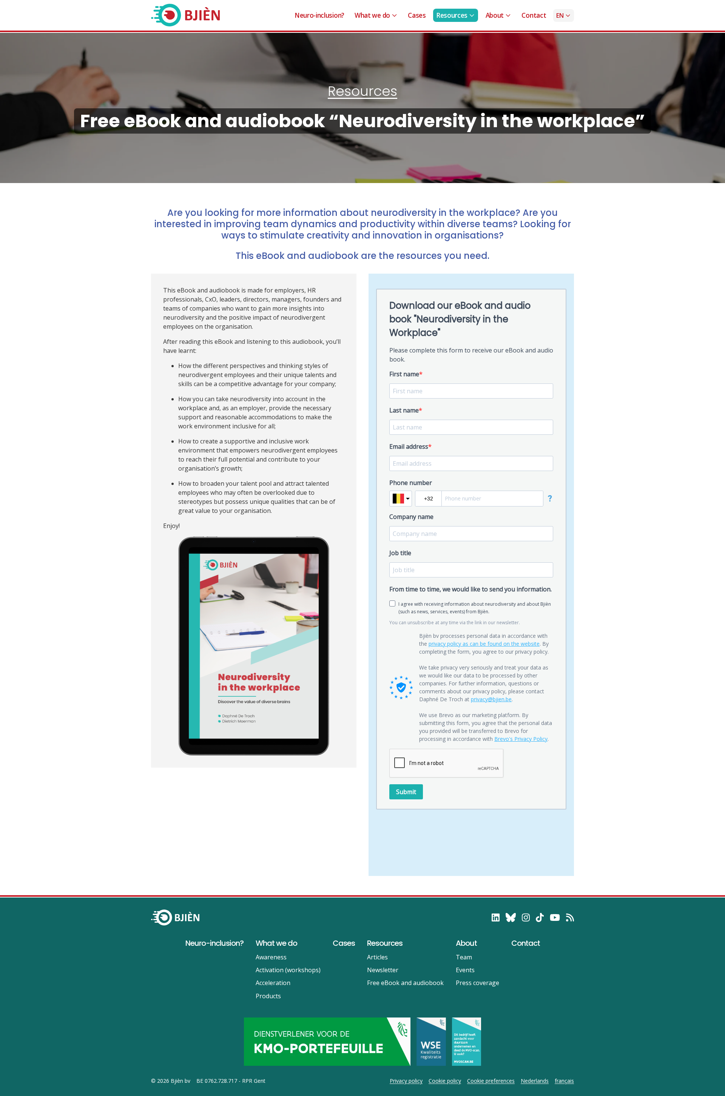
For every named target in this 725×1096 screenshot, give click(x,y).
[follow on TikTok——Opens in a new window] (540, 917)
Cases (417, 15)
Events (465, 970)
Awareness (271, 957)
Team (464, 957)
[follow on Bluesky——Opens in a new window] (511, 917)
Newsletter (382, 970)
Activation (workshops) (288, 970)
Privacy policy (406, 1081)
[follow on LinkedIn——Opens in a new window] (496, 917)
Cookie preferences (491, 1081)
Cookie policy (445, 1081)
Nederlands (535, 1081)
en (559, 15)
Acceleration (273, 983)
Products (268, 996)
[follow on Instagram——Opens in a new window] (526, 917)
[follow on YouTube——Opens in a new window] (555, 917)
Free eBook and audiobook (405, 983)
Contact (533, 15)
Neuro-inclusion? (319, 15)
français (564, 1081)
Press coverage (477, 983)
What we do (372, 15)
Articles (377, 957)
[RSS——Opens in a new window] (570, 917)
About (495, 15)
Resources (451, 15)
